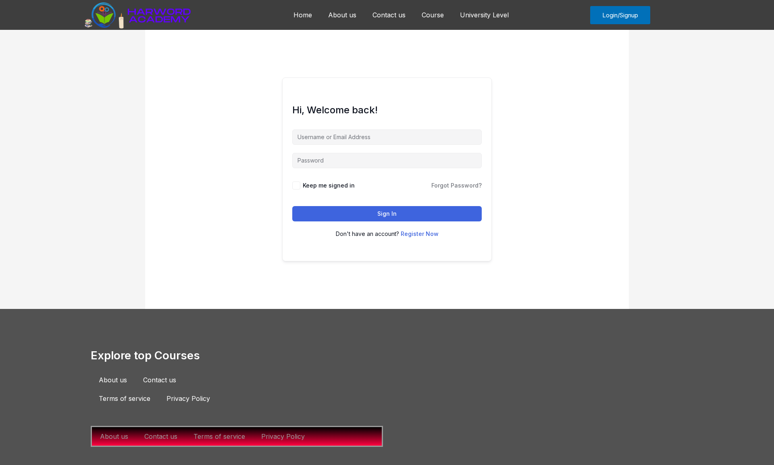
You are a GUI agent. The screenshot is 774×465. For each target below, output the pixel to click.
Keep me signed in (329, 185)
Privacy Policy (188, 398)
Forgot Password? (456, 185)
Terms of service (124, 398)
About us (342, 15)
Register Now (420, 233)
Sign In (387, 213)
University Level (484, 15)
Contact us (389, 15)
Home (302, 15)
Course (433, 15)
